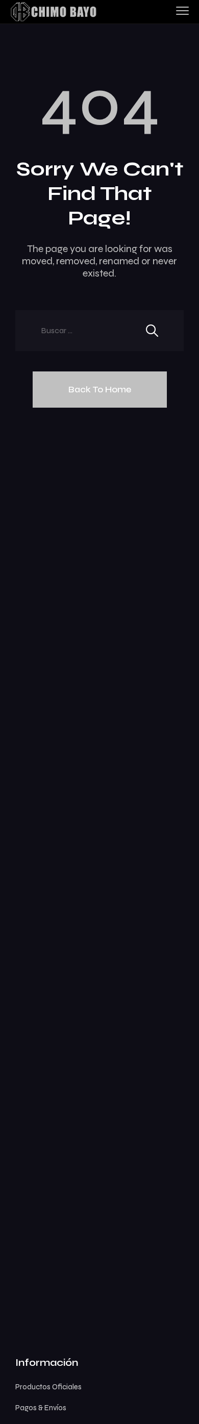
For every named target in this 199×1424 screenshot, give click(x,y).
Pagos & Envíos (40, 1407)
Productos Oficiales (48, 1386)
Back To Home (99, 389)
